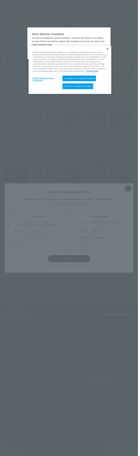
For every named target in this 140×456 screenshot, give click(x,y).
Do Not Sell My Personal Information (43, 79)
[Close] (107, 49)
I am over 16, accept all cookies (78, 86)
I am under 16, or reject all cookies (79, 78)
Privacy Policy (92, 71)
